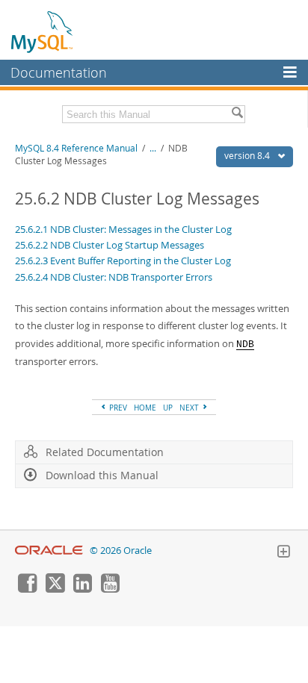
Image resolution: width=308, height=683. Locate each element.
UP (168, 407)
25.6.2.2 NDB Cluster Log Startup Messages (109, 245)
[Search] (237, 114)
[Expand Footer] (283, 553)
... (153, 148)
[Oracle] (49, 550)
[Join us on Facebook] (27, 589)
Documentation (58, 72)
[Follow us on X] (55, 589)
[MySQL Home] (42, 31)
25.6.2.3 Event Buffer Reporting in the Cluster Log (123, 260)
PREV (117, 407)
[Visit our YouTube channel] (110, 589)
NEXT (190, 407)
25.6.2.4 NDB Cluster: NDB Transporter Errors (113, 277)
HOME (145, 407)
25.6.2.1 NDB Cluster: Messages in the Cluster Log (123, 229)
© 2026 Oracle (121, 550)
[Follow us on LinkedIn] (82, 589)
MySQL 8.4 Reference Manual (76, 148)
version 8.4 (248, 155)
